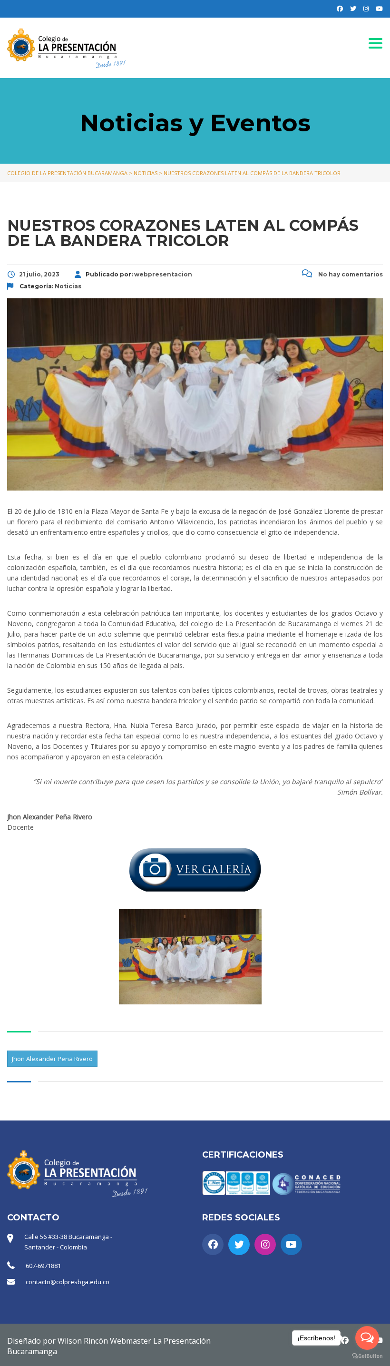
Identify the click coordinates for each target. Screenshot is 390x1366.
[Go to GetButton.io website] (367, 1356)
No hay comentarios (350, 274)
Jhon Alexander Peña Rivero (52, 1058)
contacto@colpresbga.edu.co (67, 1282)
